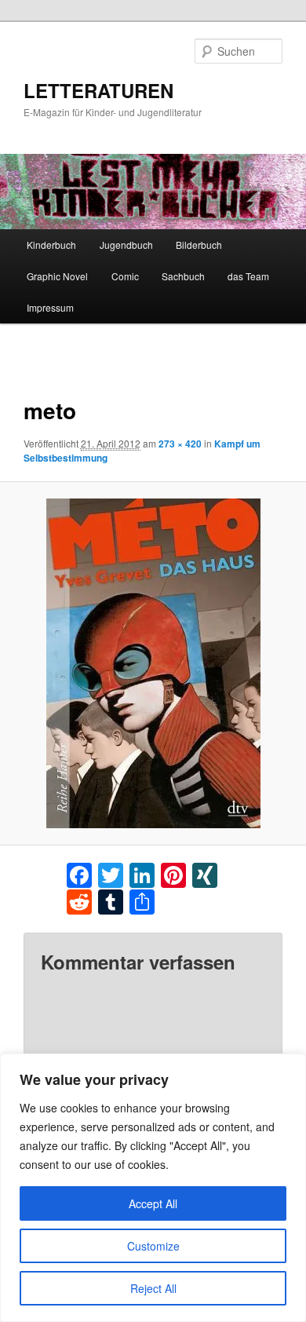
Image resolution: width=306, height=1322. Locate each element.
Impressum (50, 307)
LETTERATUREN (98, 90)
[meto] (152, 663)
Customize (153, 1246)
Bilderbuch (199, 244)
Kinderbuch (51, 244)
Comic (125, 276)
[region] (153, 1188)
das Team (248, 276)
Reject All (153, 1288)
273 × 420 (180, 443)
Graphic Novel (57, 276)
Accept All (153, 1203)
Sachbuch (183, 276)
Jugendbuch (126, 244)
